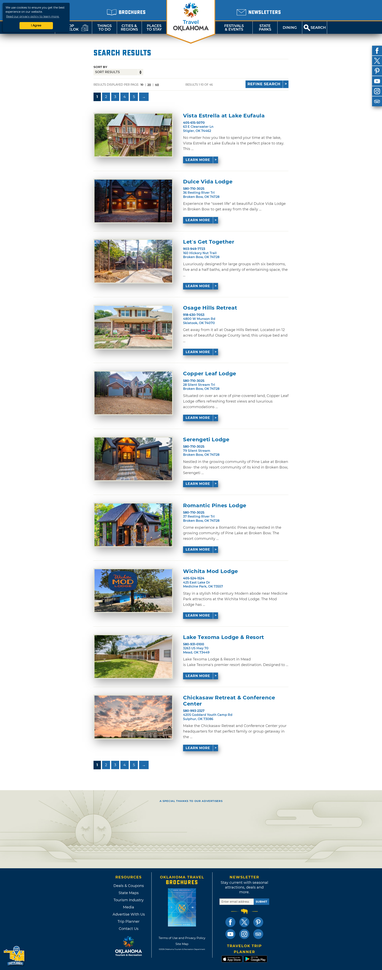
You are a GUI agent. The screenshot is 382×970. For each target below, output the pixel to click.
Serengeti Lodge (206, 440)
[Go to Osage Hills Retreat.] (133, 327)
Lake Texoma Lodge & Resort (223, 637)
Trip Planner (128, 921)
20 (149, 84)
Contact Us (128, 928)
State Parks (265, 28)
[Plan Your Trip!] (14, 956)
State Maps (129, 893)
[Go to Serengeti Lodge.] (133, 459)
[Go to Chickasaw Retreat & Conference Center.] (133, 717)
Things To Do (104, 28)
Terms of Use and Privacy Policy (182, 938)
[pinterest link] (258, 922)
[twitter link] (244, 922)
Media (128, 907)
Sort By (100, 67)
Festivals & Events (234, 28)
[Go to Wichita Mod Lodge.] (133, 590)
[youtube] (377, 81)
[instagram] (377, 91)
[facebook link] (230, 922)
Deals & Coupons (128, 886)
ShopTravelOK (69, 28)
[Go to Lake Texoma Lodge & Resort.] (133, 656)
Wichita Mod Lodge (210, 571)
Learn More (198, 160)
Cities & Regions (129, 28)
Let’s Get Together (208, 242)
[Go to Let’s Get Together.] (133, 261)
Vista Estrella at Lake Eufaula (224, 116)
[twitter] (377, 61)
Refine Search (264, 84)
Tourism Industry (129, 900)
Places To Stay (154, 28)
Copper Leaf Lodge (209, 374)
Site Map (181, 944)
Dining (290, 27)
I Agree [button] (36, 25)
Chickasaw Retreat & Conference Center (229, 701)
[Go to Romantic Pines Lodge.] (133, 524)
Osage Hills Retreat (210, 308)
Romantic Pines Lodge (214, 505)
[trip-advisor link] (258, 934)
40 (157, 84)
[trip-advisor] (377, 101)
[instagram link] (244, 934)
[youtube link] (230, 934)
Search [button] (318, 27)
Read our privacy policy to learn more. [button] (32, 16)
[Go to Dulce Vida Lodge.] (133, 201)
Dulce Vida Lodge (207, 182)
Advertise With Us (128, 914)
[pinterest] (377, 71)
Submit (261, 901)
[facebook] (377, 51)
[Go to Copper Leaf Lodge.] (133, 393)
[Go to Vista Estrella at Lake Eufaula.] (133, 135)
